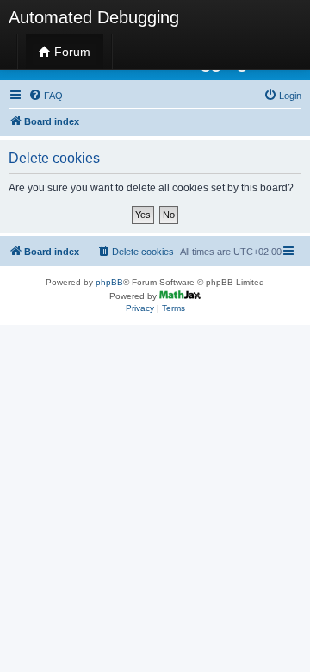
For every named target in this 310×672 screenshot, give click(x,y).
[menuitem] (45, 95)
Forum (70, 52)
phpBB (109, 282)
